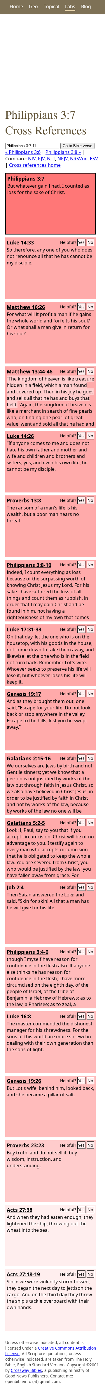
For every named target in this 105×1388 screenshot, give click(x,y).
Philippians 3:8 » (63, 152)
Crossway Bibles (26, 1370)
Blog (86, 6)
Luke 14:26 (20, 435)
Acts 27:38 (19, 1209)
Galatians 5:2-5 (26, 822)
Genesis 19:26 (24, 1080)
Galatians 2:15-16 (29, 758)
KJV (41, 158)
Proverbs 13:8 (24, 500)
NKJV (62, 158)
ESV (94, 158)
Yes (81, 242)
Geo (33, 6)
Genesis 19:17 (24, 693)
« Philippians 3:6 (23, 152)
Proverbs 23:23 (25, 1145)
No (90, 242)
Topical (51, 6)
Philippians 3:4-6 (27, 951)
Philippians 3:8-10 (29, 564)
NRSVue (79, 158)
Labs (70, 6)
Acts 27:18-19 (23, 1274)
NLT (51, 158)
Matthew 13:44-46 (29, 371)
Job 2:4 (15, 887)
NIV (32, 158)
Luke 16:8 (19, 1016)
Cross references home (35, 165)
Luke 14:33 (20, 242)
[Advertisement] (52, 60)
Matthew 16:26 (26, 306)
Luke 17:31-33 (24, 629)
